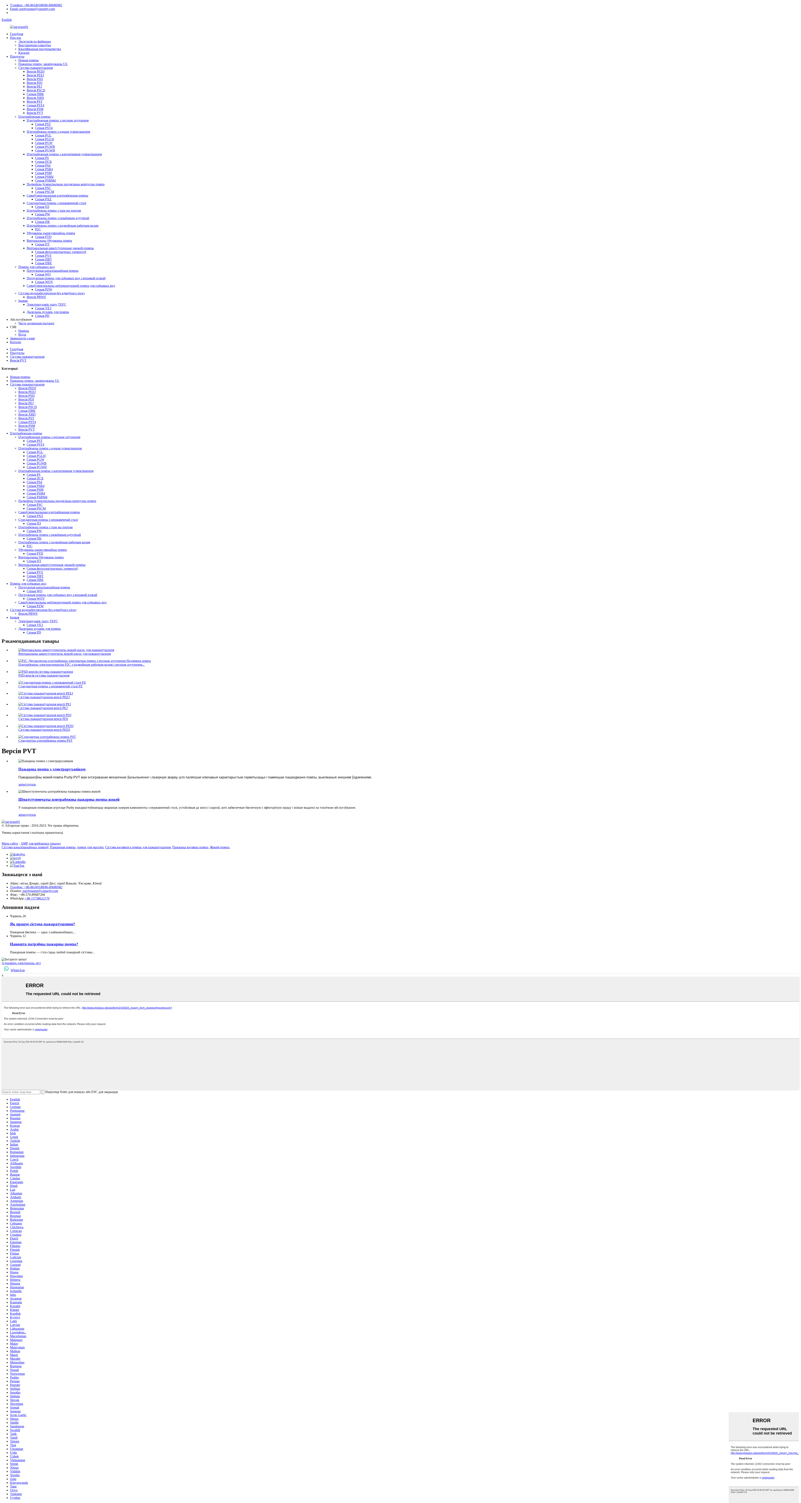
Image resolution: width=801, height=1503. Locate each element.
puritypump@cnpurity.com (40, 891)
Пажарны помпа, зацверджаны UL (43, 64)
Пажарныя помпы (63, 847)
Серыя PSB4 (44, 169)
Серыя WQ (43, 274)
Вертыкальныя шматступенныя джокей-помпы (60, 248)
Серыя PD (42, 316)
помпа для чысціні (90, 847)
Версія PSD (35, 79)
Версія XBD (35, 98)
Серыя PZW (43, 289)
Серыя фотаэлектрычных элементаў (60, 252)
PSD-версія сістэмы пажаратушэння (43, 675)
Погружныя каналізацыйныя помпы (52, 270)
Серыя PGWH (45, 150)
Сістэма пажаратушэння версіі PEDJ (44, 729)
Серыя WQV (44, 282)
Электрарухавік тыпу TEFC (46, 304)
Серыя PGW (44, 143)
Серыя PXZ (43, 199)
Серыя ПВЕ (43, 263)
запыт (22, 784)
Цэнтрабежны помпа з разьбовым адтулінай (58, 218)
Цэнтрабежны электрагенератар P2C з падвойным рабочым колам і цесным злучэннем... (81, 664)
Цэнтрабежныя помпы (34, 116)
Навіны (23, 331)
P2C (38, 229)
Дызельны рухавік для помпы (48, 312)
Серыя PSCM (44, 192)
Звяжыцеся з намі (22, 338)
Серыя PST (43, 124)
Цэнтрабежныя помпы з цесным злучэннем (58, 120)
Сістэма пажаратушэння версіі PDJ (43, 719)
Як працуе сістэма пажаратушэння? (42, 924)
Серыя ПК (42, 222)
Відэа (22, 334)
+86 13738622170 (37, 898)
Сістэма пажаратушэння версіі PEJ (43, 708)
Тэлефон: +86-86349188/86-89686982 (36, 5)
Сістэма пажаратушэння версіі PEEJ (44, 697)
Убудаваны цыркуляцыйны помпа (51, 233)
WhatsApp (18, 970)
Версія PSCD (36, 90)
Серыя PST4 (35, 105)
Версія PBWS (36, 297)
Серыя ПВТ (43, 259)
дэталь (31, 784)
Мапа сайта (10, 843)
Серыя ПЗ (42, 207)
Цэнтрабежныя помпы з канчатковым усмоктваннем (64, 154)
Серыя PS (42, 158)
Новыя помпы (28, 60)
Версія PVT (35, 113)
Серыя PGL (43, 135)
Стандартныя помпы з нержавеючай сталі (56, 203)
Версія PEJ (34, 86)
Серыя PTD (43, 237)
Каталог (24, 52)
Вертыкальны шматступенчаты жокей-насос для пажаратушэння (64, 653)
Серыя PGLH (44, 139)
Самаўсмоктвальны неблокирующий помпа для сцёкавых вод (71, 285)
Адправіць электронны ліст (21, 963)
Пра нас (15, 37)
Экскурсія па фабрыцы (34, 41)
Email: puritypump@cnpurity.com (32, 9)
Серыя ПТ (42, 244)
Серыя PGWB (45, 146)
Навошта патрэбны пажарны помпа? (44, 944)
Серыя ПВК (35, 94)
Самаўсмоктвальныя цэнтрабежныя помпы (57, 195)
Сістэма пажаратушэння (35, 68)
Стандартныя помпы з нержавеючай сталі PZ (50, 686)
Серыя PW (42, 214)
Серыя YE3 (43, 308)
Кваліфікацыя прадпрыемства (39, 49)
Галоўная (16, 34)
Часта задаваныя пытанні (36, 323)
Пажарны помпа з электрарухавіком (52, 769)
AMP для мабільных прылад (41, 843)
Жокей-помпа (219, 847)
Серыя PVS (43, 255)
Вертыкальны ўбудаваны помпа (49, 240)
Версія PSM (35, 109)
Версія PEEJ (35, 75)
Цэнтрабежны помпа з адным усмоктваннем (58, 131)
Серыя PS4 (42, 165)
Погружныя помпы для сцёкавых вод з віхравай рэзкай (66, 278)
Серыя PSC (43, 188)
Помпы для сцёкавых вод (36, 267)
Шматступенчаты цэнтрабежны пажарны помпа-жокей (69, 799)
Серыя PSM (43, 173)
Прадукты (17, 56)
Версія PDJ (34, 83)
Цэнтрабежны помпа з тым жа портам (54, 210)
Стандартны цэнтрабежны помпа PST (45, 740)
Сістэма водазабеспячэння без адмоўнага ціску (51, 293)
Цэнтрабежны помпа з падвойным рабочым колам (62, 225)
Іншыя (23, 300)
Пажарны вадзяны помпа (190, 847)
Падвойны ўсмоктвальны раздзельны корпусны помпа (66, 184)
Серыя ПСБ (43, 161)
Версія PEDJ (35, 71)
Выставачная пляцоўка (34, 45)
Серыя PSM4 (44, 176)
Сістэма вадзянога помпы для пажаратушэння (138, 847)
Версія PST (35, 101)
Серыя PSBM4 (45, 180)
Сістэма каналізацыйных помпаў (25, 847)
